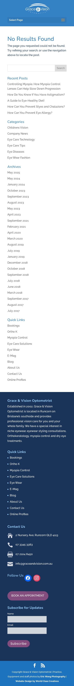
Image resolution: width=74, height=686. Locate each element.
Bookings (13, 325)
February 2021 (16, 226)
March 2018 (14, 292)
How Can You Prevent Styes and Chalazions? (36, 106)
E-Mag (11, 355)
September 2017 (18, 298)
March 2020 (15, 238)
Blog (10, 361)
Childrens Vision (17, 127)
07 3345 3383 (24, 544)
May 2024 (13, 178)
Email (10, 625)
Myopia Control (17, 337)
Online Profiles (16, 379)
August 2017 (15, 304)
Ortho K (12, 331)
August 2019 (15, 244)
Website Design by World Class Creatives (37, 681)
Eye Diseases (15, 151)
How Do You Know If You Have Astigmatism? (36, 94)
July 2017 (13, 310)
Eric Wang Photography (52, 676)
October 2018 (16, 268)
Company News (17, 133)
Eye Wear (13, 349)
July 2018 (13, 280)
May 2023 (13, 208)
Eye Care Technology (21, 139)
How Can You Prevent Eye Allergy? (29, 112)
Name (10, 613)
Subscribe (18, 643)
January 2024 (16, 184)
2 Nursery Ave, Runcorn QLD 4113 (36, 535)
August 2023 (15, 202)
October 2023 (16, 190)
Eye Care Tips (16, 145)
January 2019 (15, 256)
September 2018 (18, 274)
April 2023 (14, 214)
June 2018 (13, 286)
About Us (13, 367)
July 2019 (13, 250)
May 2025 (13, 172)
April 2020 (14, 232)
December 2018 (17, 262)
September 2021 (18, 220)
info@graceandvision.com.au (33, 563)
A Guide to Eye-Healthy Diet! (25, 100)
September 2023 (18, 196)
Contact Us (14, 373)
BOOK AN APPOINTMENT (27, 595)
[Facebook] (28, 578)
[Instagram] (36, 578)
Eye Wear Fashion (18, 157)
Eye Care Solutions (19, 343)
